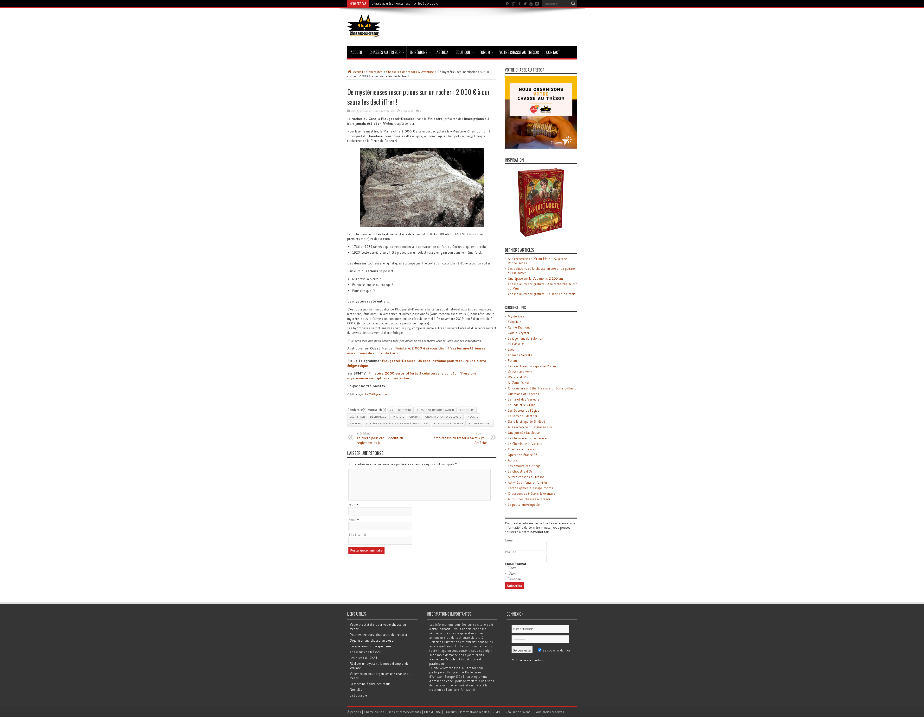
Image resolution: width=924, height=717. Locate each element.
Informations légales (474, 712)
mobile (516, 579)
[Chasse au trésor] (364, 34)
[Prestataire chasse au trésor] (541, 147)
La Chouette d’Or (520, 471)
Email (352, 520)
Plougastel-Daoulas (448, 423)
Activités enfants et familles (528, 482)
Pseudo (510, 552)
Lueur (512, 349)
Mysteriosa (516, 316)
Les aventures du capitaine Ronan (532, 366)
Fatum (512, 360)
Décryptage (378, 416)
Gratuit (414, 416)
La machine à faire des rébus (370, 684)
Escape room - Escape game (370, 646)
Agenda (442, 52)
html (514, 568)
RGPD (496, 712)
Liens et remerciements (404, 712)
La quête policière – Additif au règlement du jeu (380, 438)
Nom (351, 505)
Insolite (472, 416)
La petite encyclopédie (524, 504)
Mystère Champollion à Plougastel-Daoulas (397, 423)
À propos (354, 712)
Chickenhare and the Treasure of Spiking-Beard (542, 388)
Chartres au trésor (521, 449)
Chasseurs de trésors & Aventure (410, 72)
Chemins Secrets (520, 355)
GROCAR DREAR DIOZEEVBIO (443, 416)
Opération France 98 (523, 455)
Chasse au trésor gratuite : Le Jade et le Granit (541, 294)
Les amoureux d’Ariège (524, 466)
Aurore (513, 460)
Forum (485, 52)
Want (526, 712)
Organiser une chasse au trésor (372, 640)
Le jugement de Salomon (525, 338)
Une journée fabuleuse (524, 432)
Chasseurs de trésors (365, 652)
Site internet (357, 534)
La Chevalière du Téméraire (527, 438)
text (513, 573)
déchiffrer (357, 416)
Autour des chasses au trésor (529, 499)
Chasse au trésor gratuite (436, 410)
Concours (467, 410)
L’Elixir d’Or (516, 344)
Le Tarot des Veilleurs (523, 399)
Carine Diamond (519, 327)
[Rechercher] (573, 3)
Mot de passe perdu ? (527, 660)
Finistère (397, 416)
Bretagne (404, 410)
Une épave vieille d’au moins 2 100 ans (536, 278)
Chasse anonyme (520, 371)
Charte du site (374, 712)
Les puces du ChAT (364, 658)
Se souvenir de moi (555, 650)
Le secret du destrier (522, 416)
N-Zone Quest (518, 383)
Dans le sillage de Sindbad (526, 421)
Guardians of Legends (523, 394)
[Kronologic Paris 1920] (541, 237)
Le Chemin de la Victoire (525, 443)
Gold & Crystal (518, 333)
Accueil (356, 52)
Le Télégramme (376, 394)
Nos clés (356, 689)
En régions (418, 52)
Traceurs (450, 712)
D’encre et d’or (518, 377)
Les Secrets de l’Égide (523, 410)
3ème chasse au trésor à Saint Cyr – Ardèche (459, 438)
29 (391, 410)
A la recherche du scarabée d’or (530, 427)
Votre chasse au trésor (519, 52)
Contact (553, 52)
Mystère (355, 423)
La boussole (358, 695)
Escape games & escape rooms (530, 488)
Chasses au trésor (385, 52)
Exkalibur (514, 322)
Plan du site (432, 712)
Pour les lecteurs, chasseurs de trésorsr (378, 634)
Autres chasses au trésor (526, 477)
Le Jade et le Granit (522, 405)
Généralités (374, 72)
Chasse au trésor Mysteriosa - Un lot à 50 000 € (404, 3)
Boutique (463, 52)
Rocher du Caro (480, 423)
